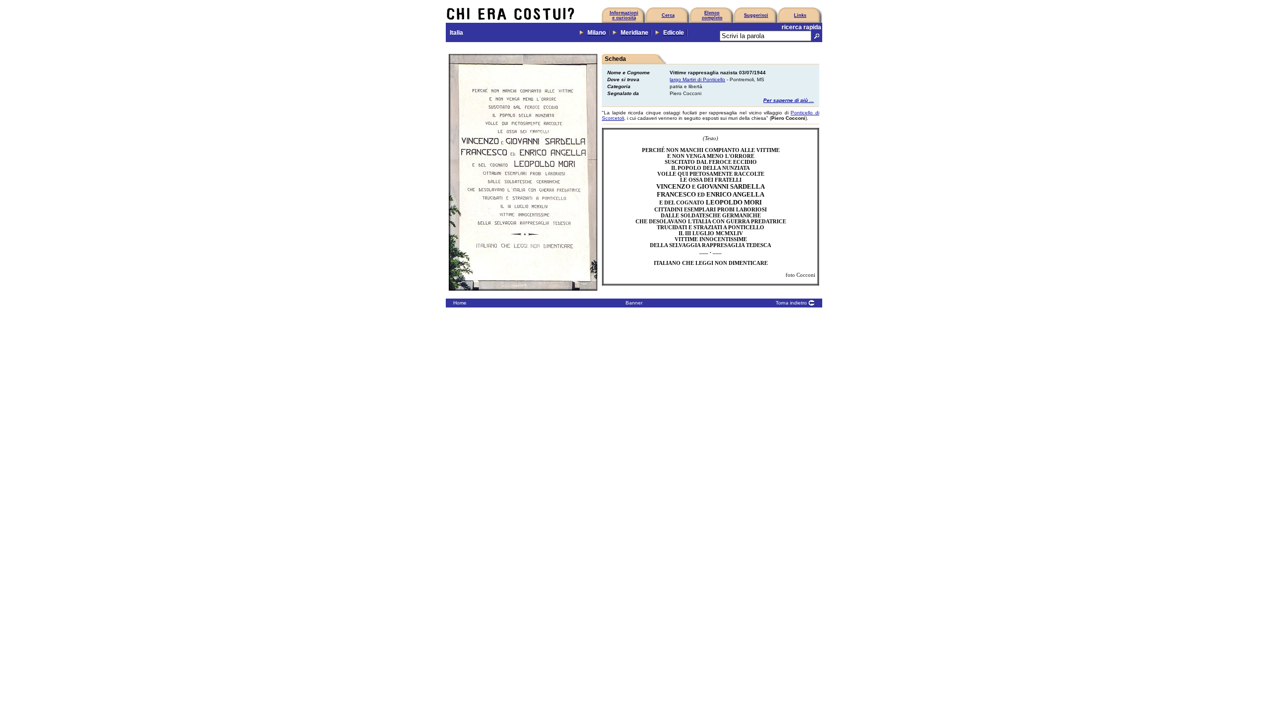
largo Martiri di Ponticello (697, 79)
